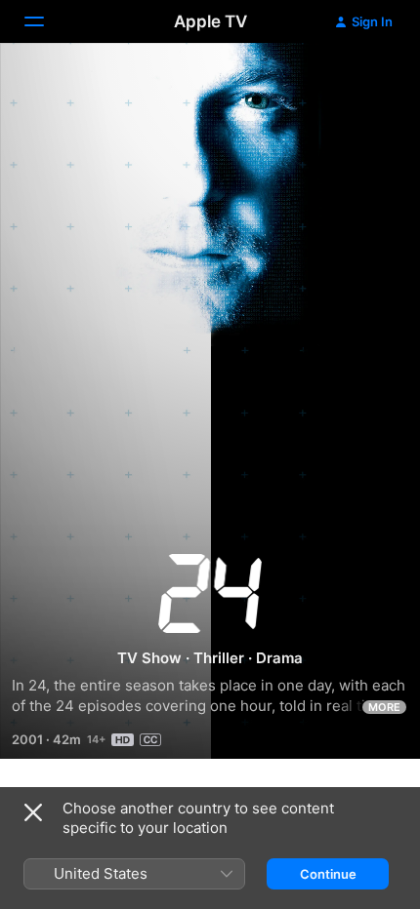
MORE (384, 707)
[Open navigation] (45, 21)
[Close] (33, 812)
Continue (328, 874)
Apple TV (210, 21)
